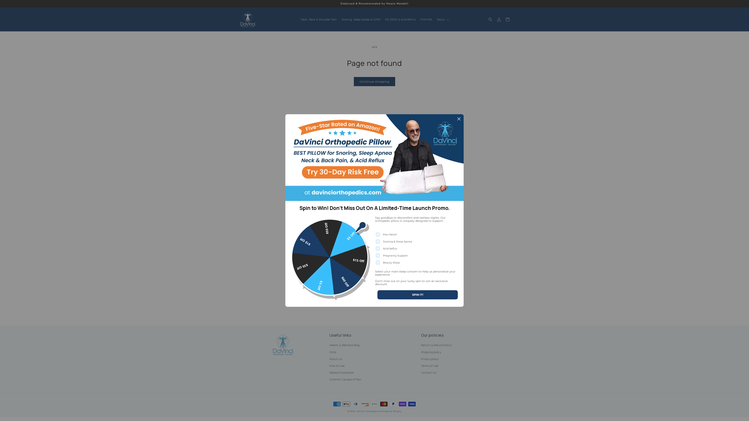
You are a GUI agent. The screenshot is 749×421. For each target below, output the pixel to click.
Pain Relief (390, 234)
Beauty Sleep (391, 262)
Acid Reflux (390, 248)
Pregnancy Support (395, 255)
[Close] (459, 119)
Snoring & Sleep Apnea (397, 241)
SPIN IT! (417, 294)
